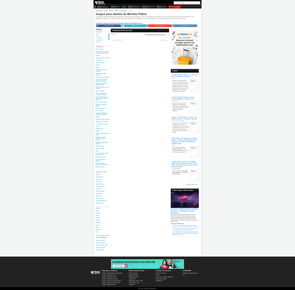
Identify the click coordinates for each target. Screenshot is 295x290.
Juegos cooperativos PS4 (109, 277)
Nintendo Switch (133, 275)
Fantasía (98, 131)
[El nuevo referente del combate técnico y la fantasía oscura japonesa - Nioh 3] (185, 200)
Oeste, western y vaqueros (102, 77)
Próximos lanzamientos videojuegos (112, 273)
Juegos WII (98, 195)
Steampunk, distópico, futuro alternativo (101, 84)
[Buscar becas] (147, 264)
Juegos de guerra (100, 249)
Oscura (97, 126)
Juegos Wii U (99, 193)
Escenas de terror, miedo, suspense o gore (102, 153)
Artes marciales (99, 110)
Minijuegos (98, 229)
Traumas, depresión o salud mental (102, 134)
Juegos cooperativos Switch (110, 279)
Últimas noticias (133, 273)
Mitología (98, 55)
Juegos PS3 (99, 188)
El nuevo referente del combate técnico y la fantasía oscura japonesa (184, 211)
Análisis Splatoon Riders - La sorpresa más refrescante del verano (185, 75)
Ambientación (99, 37)
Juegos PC (98, 174)
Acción (97, 210)
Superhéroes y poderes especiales (101, 70)
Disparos (98, 220)
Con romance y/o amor (101, 123)
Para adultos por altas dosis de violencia (99, 40)
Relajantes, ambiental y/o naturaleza (102, 143)
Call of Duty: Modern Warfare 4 (164, 277)
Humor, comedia (100, 90)
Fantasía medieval (100, 62)
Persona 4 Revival (161, 273)
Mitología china (99, 128)
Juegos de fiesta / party (101, 245)
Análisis (125, 6)
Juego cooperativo (100, 242)
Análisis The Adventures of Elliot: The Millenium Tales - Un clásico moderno (184, 118)
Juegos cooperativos (103, 7)
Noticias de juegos (162, 6)
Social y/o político (100, 148)
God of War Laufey (161, 279)
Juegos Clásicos (100, 203)
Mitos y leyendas (100, 146)
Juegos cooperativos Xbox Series (111, 280)
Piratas (97, 67)
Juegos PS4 (99, 181)
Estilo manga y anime (101, 157)
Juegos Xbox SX (100, 184)
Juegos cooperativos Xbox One (111, 282)
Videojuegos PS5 (133, 277)
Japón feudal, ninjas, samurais (101, 74)
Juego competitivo (100, 240)
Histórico (98, 64)
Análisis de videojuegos (191, 184)
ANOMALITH (159, 280)
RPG (97, 232)
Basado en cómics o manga (103, 57)
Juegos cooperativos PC (109, 284)
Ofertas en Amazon (174, 6)
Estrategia (98, 222)
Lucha (97, 224)
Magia (97, 150)
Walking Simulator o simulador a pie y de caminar (101, 138)
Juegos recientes (116, 6)
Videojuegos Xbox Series (136, 280)
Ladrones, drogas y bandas (102, 119)
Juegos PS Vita (99, 198)
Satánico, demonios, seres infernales (102, 87)
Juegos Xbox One (100, 186)
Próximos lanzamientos (149, 6)
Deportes (98, 217)
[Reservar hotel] (185, 47)
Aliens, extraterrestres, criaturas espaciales (101, 93)
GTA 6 (157, 275)
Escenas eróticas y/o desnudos (101, 160)
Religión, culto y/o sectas (102, 121)
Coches (97, 215)
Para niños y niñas (100, 247)
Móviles (98, 34)
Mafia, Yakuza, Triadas (101, 102)
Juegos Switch (99, 176)
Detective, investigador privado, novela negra (101, 80)
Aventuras (98, 213)
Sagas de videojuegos (135, 6)
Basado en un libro (100, 108)
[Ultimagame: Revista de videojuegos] (95, 6)
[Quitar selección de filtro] (109, 34)
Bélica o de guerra (100, 166)
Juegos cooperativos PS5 (109, 275)
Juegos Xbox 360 (100, 191)
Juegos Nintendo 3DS (101, 200)
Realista (98, 116)
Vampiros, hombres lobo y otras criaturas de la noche (102, 52)
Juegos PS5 (99, 179)
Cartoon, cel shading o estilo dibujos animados (101, 113)
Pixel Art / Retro (99, 49)
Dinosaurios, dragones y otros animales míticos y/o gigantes (102, 98)
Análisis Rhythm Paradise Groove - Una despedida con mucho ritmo (183, 98)
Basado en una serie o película (101, 105)
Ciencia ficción (99, 60)
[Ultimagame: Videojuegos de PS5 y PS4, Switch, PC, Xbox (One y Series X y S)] (100, 3)
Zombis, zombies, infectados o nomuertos (101, 163)
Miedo (97, 227)
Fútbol (97, 35)
